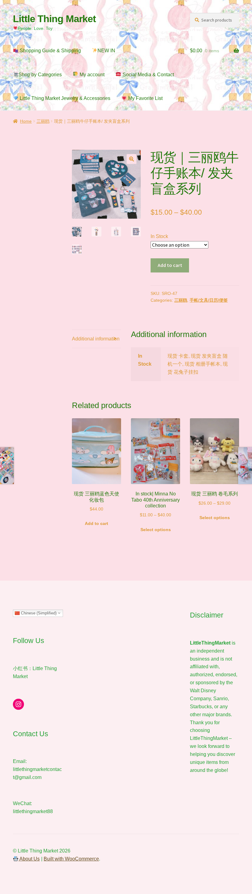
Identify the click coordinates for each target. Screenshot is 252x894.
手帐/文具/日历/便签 (209, 300)
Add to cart (170, 265)
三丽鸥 (43, 121)
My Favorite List (145, 98)
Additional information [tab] (96, 338)
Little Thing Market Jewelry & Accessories (64, 98)
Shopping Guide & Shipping (49, 50)
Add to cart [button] (96, 523)
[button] (131, 159)
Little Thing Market (54, 18)
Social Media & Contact (147, 74)
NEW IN (106, 50)
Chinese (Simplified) (38, 612)
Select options (155, 529)
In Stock (159, 236)
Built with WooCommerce (71, 858)
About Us (29, 858)
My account (91, 74)
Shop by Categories (40, 74)
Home (26, 121)
